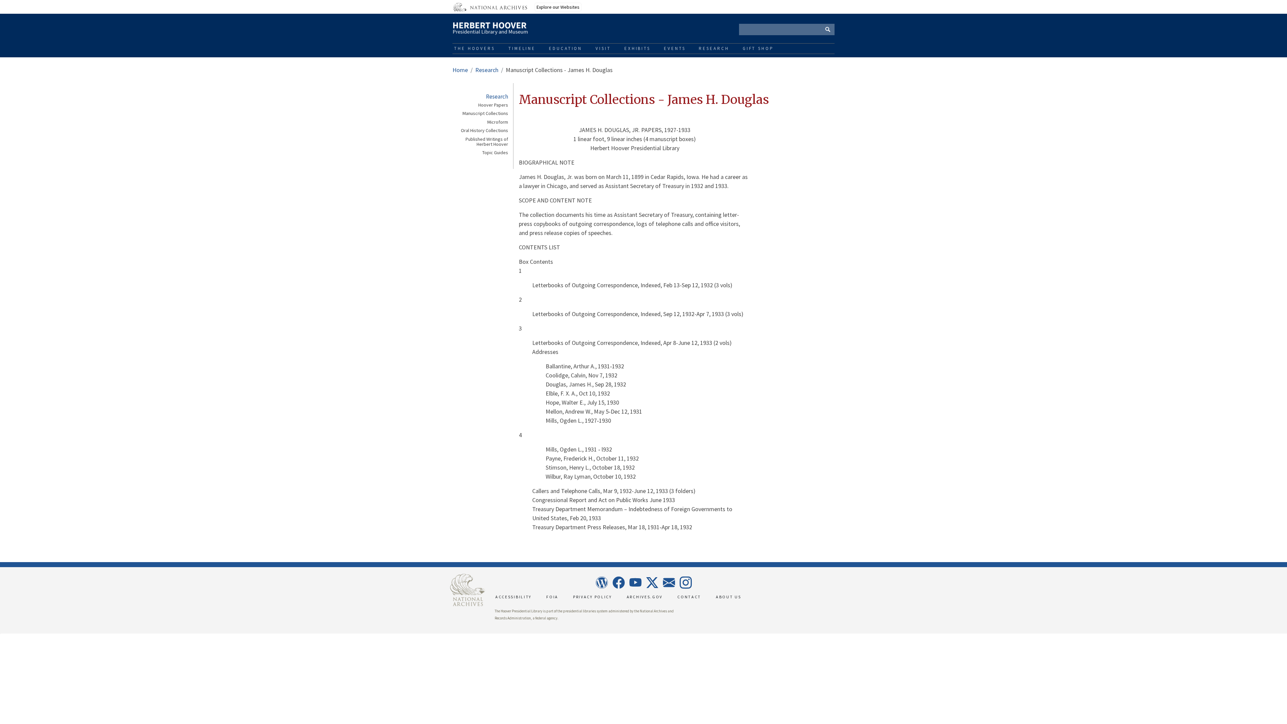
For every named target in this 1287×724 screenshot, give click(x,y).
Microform (497, 122)
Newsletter (668, 582)
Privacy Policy (592, 596)
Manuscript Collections (485, 113)
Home (460, 70)
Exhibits (637, 48)
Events (674, 48)
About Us (728, 596)
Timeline (522, 48)
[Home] (512, 27)
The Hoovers (474, 48)
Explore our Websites (558, 7)
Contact (689, 596)
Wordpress (601, 582)
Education (565, 48)
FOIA (552, 596)
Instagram (685, 582)
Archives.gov (645, 596)
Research (714, 48)
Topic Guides (495, 152)
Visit (603, 48)
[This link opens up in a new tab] (467, 589)
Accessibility (513, 596)
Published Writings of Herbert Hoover (487, 142)
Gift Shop (758, 48)
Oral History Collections (484, 130)
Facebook (618, 582)
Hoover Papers (493, 105)
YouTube (635, 582)
